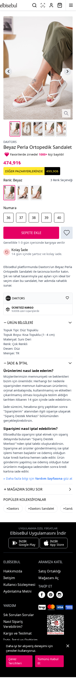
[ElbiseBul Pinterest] (50, 594)
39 (46, 217)
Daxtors (10, 142)
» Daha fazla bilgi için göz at (37, 478)
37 (21, 217)
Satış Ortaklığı (49, 571)
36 (8, 217)
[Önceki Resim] (8, 71)
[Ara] (34, 5)
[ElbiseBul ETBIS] (55, 625)
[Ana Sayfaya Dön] (8, 5)
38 (34, 217)
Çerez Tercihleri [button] (15, 661)
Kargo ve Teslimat (17, 633)
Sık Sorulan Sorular (18, 615)
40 (59, 217)
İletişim (9, 578)
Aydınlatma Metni (17, 591)
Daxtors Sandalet (42, 508)
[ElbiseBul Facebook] (41, 594)
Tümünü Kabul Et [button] (48, 661)
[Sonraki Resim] (67, 71)
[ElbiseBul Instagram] (59, 594)
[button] (38, 323)
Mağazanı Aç (48, 578)
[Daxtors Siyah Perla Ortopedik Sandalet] (23, 192)
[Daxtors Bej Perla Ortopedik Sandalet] (36, 192)
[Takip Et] (67, 298)
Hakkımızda (12, 571)
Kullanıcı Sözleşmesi (19, 584)
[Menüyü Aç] (71, 5)
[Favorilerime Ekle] (67, 233)
